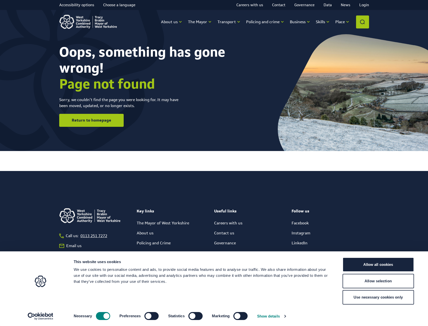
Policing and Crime (154, 243)
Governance (304, 4)
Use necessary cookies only (378, 297)
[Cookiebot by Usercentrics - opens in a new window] (40, 316)
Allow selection (378, 281)
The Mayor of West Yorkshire (163, 223)
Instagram (301, 233)
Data (328, 4)
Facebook (300, 223)
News (345, 4)
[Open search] (362, 21)
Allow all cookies (378, 264)
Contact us (224, 233)
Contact (278, 4)
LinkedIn (300, 243)
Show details (268, 316)
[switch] (151, 316)
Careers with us (249, 4)
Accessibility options (76, 4)
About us (145, 233)
